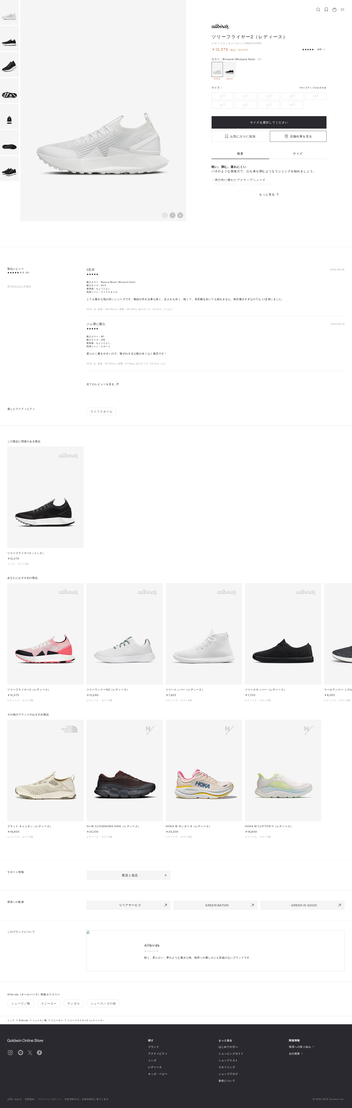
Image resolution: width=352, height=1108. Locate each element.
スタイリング (227, 1067)
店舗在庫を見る (301, 136)
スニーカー (235, 43)
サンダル (73, 1003)
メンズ (152, 1060)
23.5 (292, 96)
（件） (321, 49)
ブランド (153, 1046)
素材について (227, 1080)
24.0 (316, 96)
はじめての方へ (228, 1046)
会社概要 (294, 1053)
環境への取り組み (300, 1046)
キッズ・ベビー (158, 1074)
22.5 (246, 96)
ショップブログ (228, 1074)
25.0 (246, 104)
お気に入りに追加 (243, 136)
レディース (218, 43)
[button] (172, 215)
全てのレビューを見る (19, 286)
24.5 (222, 104)
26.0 (292, 104)
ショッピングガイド (231, 1053)
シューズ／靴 (20, 1003)
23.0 (269, 96)
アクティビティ (158, 1053)
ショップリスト (228, 1060)
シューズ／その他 (103, 1003)
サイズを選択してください (269, 122)
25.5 (269, 104)
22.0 (222, 96)
